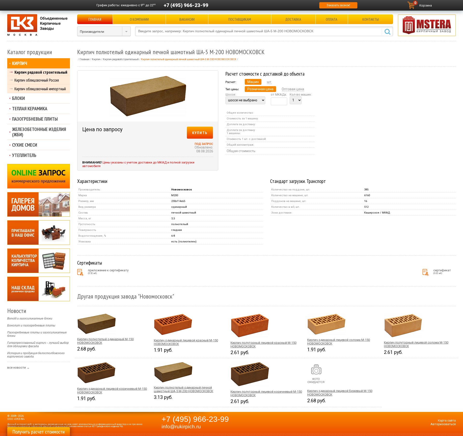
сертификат (442, 271)
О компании (139, 19)
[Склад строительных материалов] (38, 289)
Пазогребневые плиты (35, 119)
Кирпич (19, 63)
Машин (253, 82)
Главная (95, 19)
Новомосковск (181, 189)
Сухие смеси (24, 145)
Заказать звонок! (338, 5)
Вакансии (187, 19)
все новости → (18, 367)
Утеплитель (24, 155)
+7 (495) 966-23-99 (186, 5)
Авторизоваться (443, 424)
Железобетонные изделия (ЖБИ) (39, 132)
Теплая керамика (29, 108)
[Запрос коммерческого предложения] (38, 176)
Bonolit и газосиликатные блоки (29, 318)
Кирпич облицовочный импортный (40, 88)
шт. (269, 82)
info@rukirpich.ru (181, 426)
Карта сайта (447, 420)
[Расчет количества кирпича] (38, 261)
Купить (200, 132)
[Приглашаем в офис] (38, 233)
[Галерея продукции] (38, 204)
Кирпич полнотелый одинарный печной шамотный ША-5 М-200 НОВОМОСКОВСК (183, 389)
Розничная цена (260, 89)
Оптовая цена (293, 89)
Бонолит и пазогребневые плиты (31, 325)
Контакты (370, 19)
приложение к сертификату (108, 271)
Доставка (293, 19)
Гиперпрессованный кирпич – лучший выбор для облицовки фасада (38, 344)
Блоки (18, 98)
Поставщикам (239, 19)
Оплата (331, 19)
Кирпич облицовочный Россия (36, 80)
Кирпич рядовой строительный (40, 72)
